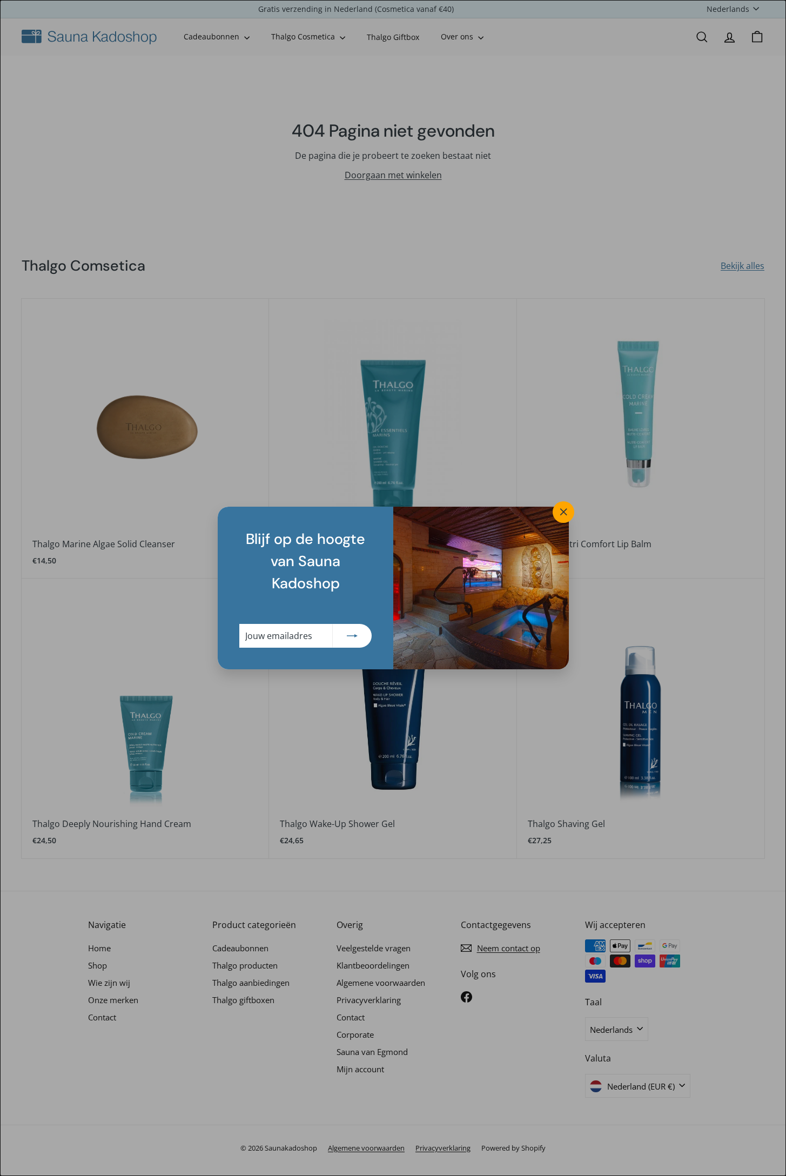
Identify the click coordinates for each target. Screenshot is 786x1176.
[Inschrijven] (352, 636)
